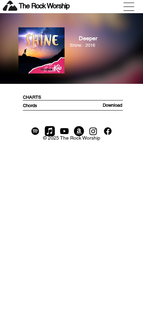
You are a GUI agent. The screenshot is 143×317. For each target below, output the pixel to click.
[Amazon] (79, 131)
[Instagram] (93, 131)
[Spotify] (35, 131)
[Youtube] (64, 131)
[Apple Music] (50, 131)
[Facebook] (108, 131)
